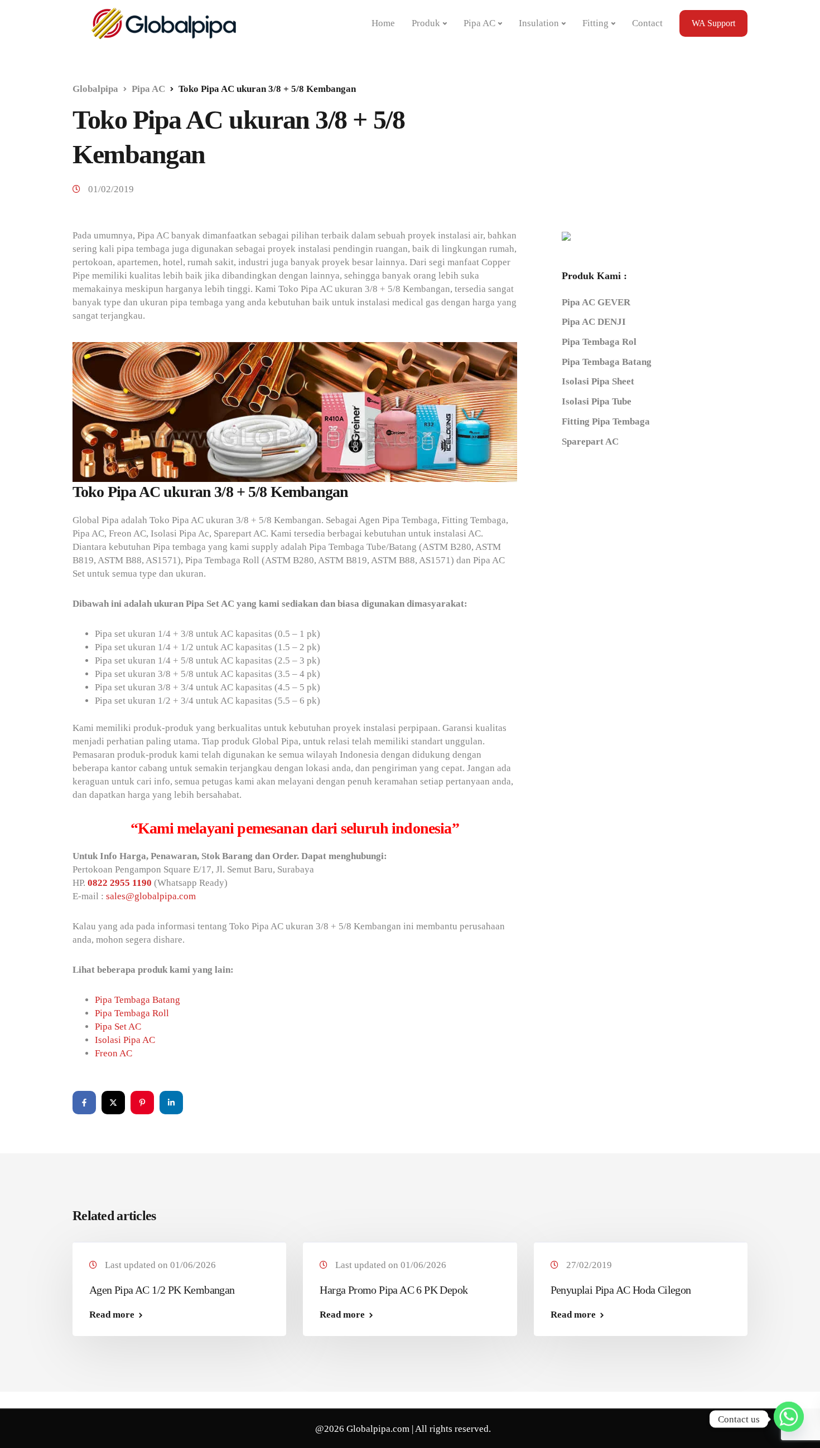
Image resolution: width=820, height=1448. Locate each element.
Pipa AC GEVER (596, 302)
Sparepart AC (590, 441)
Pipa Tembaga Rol (599, 342)
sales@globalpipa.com (151, 896)
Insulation (539, 23)
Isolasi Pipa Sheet (598, 382)
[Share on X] (113, 1102)
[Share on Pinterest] (142, 1102)
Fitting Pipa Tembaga (606, 421)
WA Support (713, 23)
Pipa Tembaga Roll (132, 1013)
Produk (426, 23)
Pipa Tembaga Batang (137, 999)
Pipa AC (479, 23)
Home (383, 23)
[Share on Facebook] (84, 1102)
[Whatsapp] (789, 1419)
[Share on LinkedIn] (171, 1102)
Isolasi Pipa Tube (596, 401)
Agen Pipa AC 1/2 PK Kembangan (162, 1290)
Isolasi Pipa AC (125, 1040)
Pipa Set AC (118, 1026)
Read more (111, 1314)
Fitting (595, 23)
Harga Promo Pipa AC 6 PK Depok (393, 1290)
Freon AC (113, 1053)
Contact (647, 23)
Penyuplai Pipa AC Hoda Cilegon (621, 1290)
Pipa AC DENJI (594, 322)
